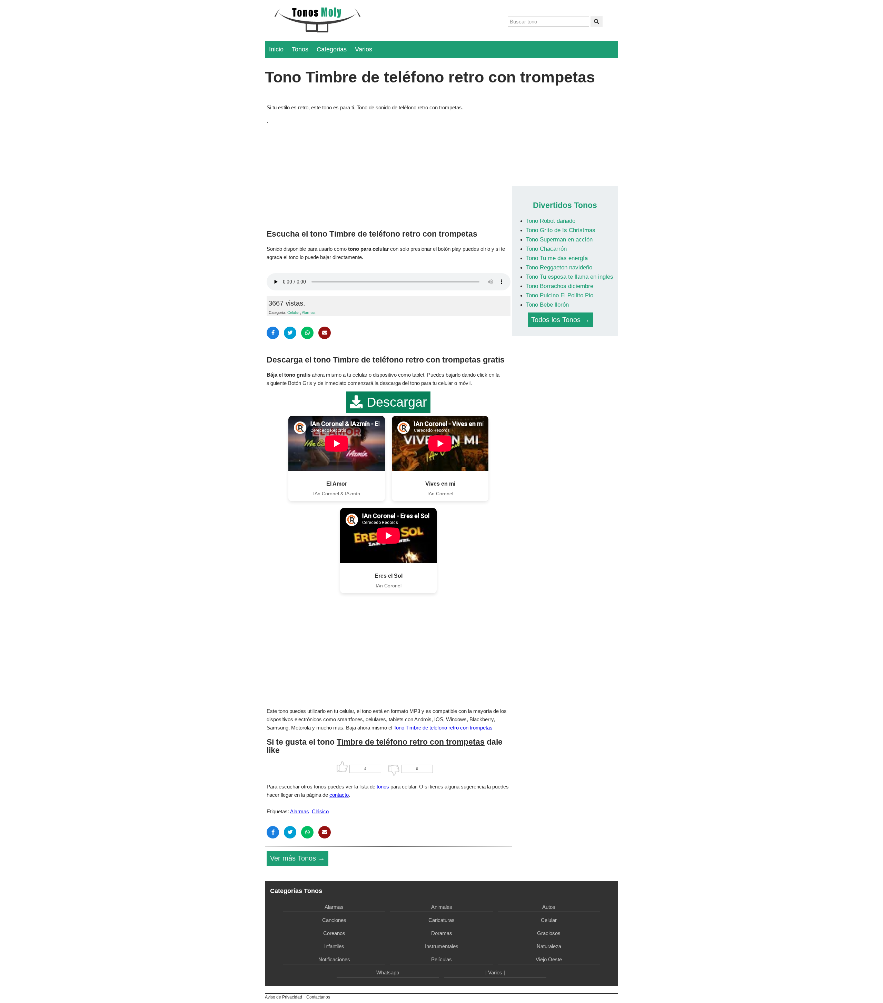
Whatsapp (387, 972)
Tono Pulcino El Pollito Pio (559, 295)
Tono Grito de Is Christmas (560, 230)
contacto (339, 795)
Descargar (395, 402)
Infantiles (334, 946)
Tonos (300, 49)
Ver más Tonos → (297, 858)
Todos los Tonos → (560, 320)
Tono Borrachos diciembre (559, 286)
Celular (293, 312)
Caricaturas (441, 920)
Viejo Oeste (549, 959)
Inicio (276, 49)
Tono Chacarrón (546, 249)
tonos (383, 787)
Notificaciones (334, 959)
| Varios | (495, 972)
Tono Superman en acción (559, 239)
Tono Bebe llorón (547, 304)
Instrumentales (441, 946)
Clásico (320, 811)
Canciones (334, 920)
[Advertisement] (388, 175)
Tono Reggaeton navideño (559, 267)
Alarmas (309, 312)
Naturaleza (549, 946)
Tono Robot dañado (550, 221)
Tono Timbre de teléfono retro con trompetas (443, 728)
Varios (363, 49)
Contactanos (318, 997)
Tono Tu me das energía (557, 258)
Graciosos (548, 933)
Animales (441, 907)
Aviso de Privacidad (283, 997)
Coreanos (334, 933)
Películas (441, 959)
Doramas (441, 933)
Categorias (332, 49)
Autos (548, 907)
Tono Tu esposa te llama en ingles (569, 277)
